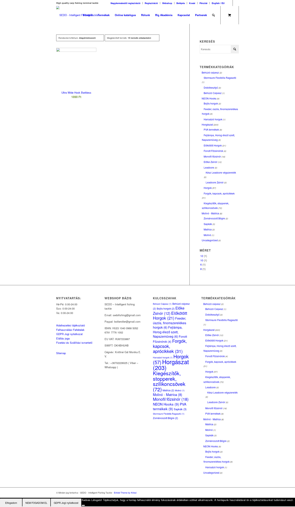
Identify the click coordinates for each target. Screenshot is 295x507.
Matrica (208, 229)
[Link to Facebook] (230, 3)
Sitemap (61, 353)
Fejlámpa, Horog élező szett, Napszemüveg (167, 331)
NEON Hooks (209, 98)
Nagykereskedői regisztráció (125, 3)
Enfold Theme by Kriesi (125, 492)
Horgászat (207, 124)
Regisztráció (151, 3)
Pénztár (203, 3)
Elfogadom (11, 502)
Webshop (167, 3)
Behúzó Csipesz (213, 93)
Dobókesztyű (211, 87)
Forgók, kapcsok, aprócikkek (219, 193)
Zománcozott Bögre (214, 218)
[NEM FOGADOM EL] (83, 505)
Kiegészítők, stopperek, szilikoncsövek (169, 381)
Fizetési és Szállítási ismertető (74, 342)
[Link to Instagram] (236, 3)
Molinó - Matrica (210, 213)
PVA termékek (211, 129)
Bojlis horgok (211, 103)
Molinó (207, 235)
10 (201, 260)
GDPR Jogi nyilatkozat (69, 334)
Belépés (180, 3)
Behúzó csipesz (210, 72)
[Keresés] (213, 15)
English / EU (218, 3)
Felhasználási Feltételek (70, 330)
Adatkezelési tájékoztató (70, 325)
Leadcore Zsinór (215, 182)
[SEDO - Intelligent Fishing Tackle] (77, 15)
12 (201, 256)
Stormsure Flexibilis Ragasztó (220, 77)
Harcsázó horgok (213, 119)
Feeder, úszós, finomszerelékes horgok (169, 322)
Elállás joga (63, 338)
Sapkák (208, 224)
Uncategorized (210, 240)
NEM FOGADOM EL (36, 502)
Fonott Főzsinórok (213, 150)
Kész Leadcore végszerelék (221, 172)
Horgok (208, 187)
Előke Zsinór (210, 162)
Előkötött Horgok (213, 145)
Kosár (192, 3)
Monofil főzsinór (212, 156)
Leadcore (209, 167)
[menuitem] (126, 3)
